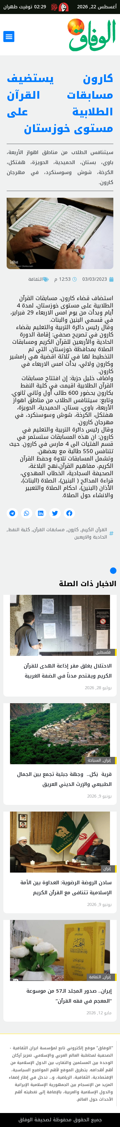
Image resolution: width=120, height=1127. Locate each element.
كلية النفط (19, 529)
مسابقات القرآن (49, 529)
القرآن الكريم (94, 529)
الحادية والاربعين (90, 536)
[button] (8, 36)
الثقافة (35, 279)
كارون (73, 529)
